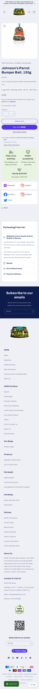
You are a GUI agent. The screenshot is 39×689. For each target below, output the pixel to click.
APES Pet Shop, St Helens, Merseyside (19, 674)
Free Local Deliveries (11, 406)
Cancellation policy (20, 683)
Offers (6, 419)
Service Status (9, 433)
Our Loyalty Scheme (11, 415)
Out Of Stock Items (11, 464)
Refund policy (18, 676)
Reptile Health (9, 478)
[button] (4, 12)
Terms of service (13, 679)
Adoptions (7, 360)
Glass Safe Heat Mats (12, 500)
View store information (12, 145)
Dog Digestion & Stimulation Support (17, 487)
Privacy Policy (9, 522)
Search (6, 392)
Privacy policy (29, 676)
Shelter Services (9, 365)
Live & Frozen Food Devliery (14, 410)
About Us (7, 378)
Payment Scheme (10, 401)
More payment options (19, 132)
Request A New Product (12, 460)
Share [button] (6, 208)
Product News (9, 447)
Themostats (8, 505)
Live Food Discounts (11, 482)
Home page (8, 396)
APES (6, 355)
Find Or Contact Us (11, 424)
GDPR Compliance (10, 518)
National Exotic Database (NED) (15, 374)
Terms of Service (10, 536)
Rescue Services (10, 369)
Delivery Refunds (10, 532)
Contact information (26, 679)
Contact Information (11, 541)
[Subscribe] (32, 311)
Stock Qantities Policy (12, 546)
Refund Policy (9, 527)
